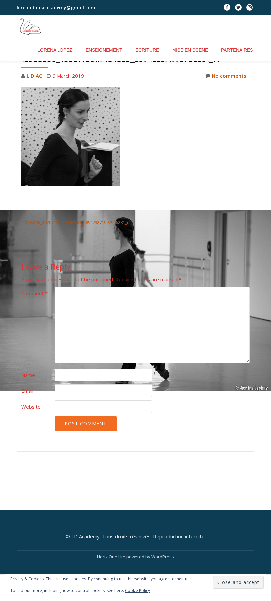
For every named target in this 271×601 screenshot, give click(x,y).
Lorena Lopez (54, 50)
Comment (34, 293)
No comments (229, 75)
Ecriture (147, 50)
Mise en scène (190, 50)
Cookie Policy (137, 590)
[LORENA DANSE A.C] (34, 26)
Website (31, 406)
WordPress (162, 557)
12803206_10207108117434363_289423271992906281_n (75, 222)
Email (27, 390)
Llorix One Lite (111, 557)
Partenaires (237, 50)
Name (28, 375)
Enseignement (104, 50)
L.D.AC (34, 75)
